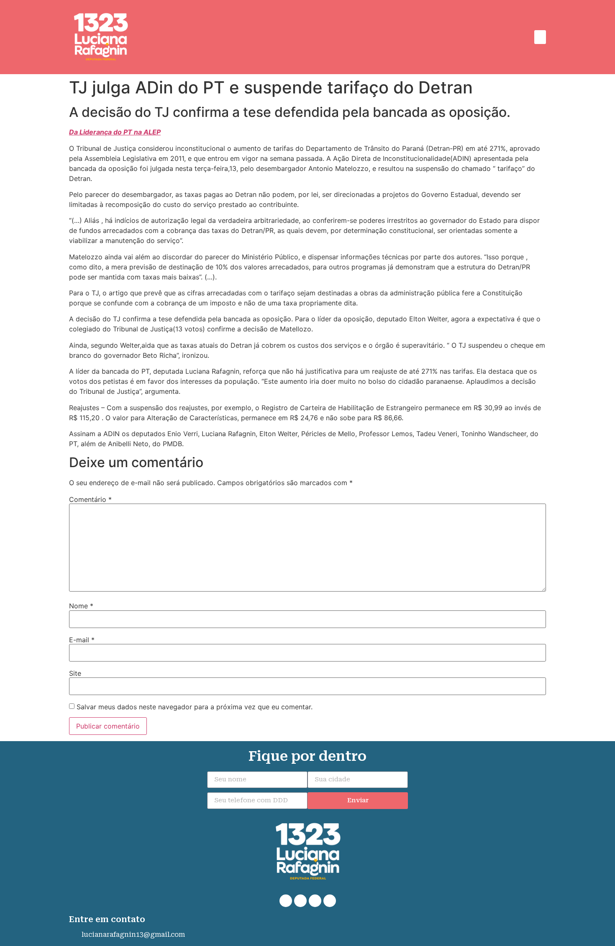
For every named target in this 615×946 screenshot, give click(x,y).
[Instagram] (315, 900)
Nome (81, 605)
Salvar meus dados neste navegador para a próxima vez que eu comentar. (195, 706)
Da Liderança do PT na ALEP (115, 132)
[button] (540, 37)
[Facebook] (300, 900)
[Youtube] (329, 900)
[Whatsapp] (285, 900)
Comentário (90, 499)
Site (75, 673)
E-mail (82, 639)
